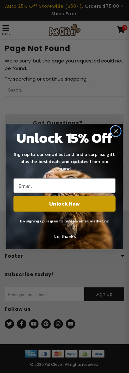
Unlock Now (64, 203)
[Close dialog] (116, 131)
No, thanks (64, 236)
